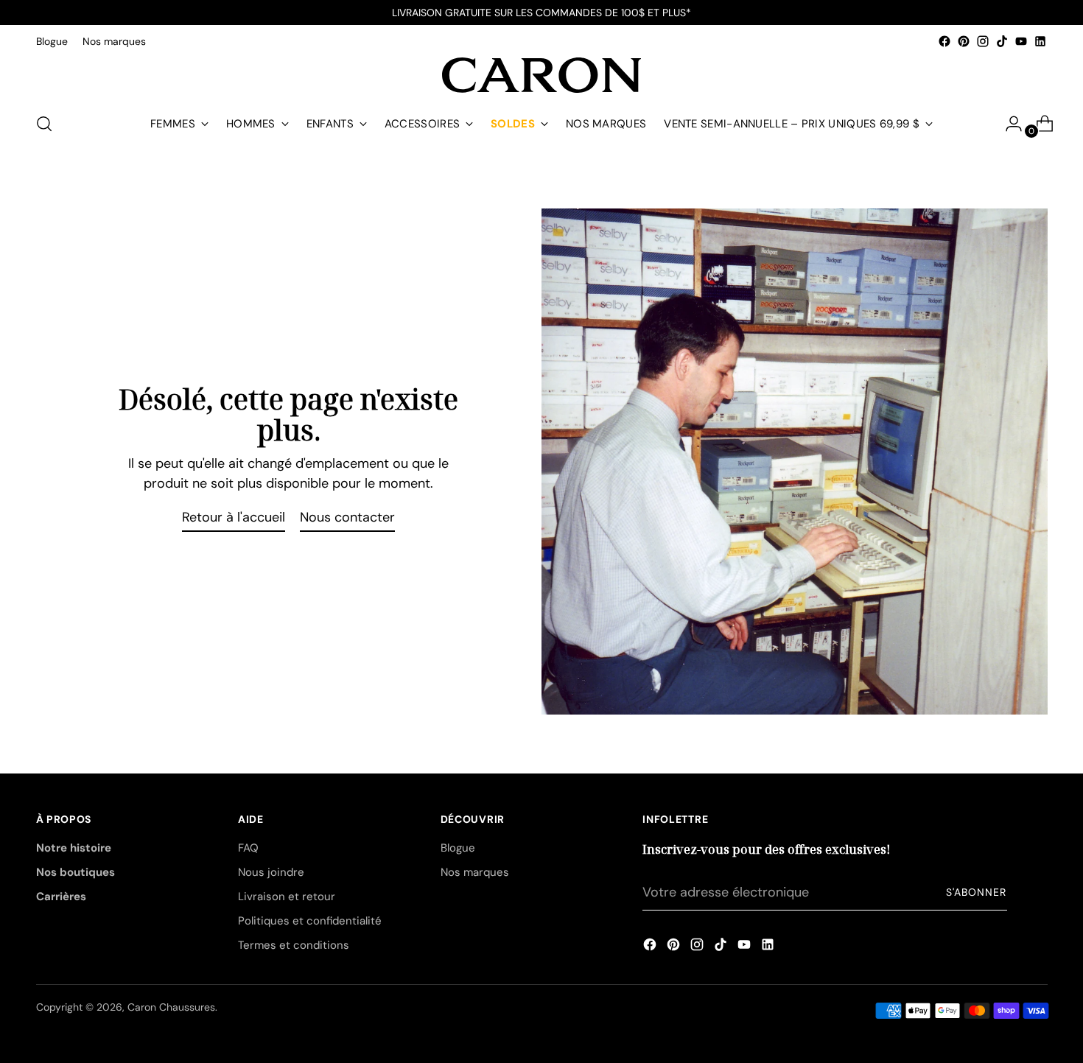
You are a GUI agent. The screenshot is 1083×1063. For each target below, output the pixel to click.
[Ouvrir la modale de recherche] (44, 123)
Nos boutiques (75, 872)
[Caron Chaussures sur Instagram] (982, 41)
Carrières (61, 896)
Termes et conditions (293, 945)
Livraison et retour (286, 896)
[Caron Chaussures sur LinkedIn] (1040, 41)
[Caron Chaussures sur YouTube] (1021, 41)
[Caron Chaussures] (541, 75)
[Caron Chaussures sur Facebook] (944, 41)
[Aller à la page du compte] (1008, 123)
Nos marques (475, 872)
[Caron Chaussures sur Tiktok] (1002, 41)
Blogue (458, 848)
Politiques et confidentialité (310, 920)
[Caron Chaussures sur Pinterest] (963, 41)
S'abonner (976, 892)
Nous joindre (271, 872)
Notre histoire (73, 848)
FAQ (248, 848)
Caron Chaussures (171, 1007)
